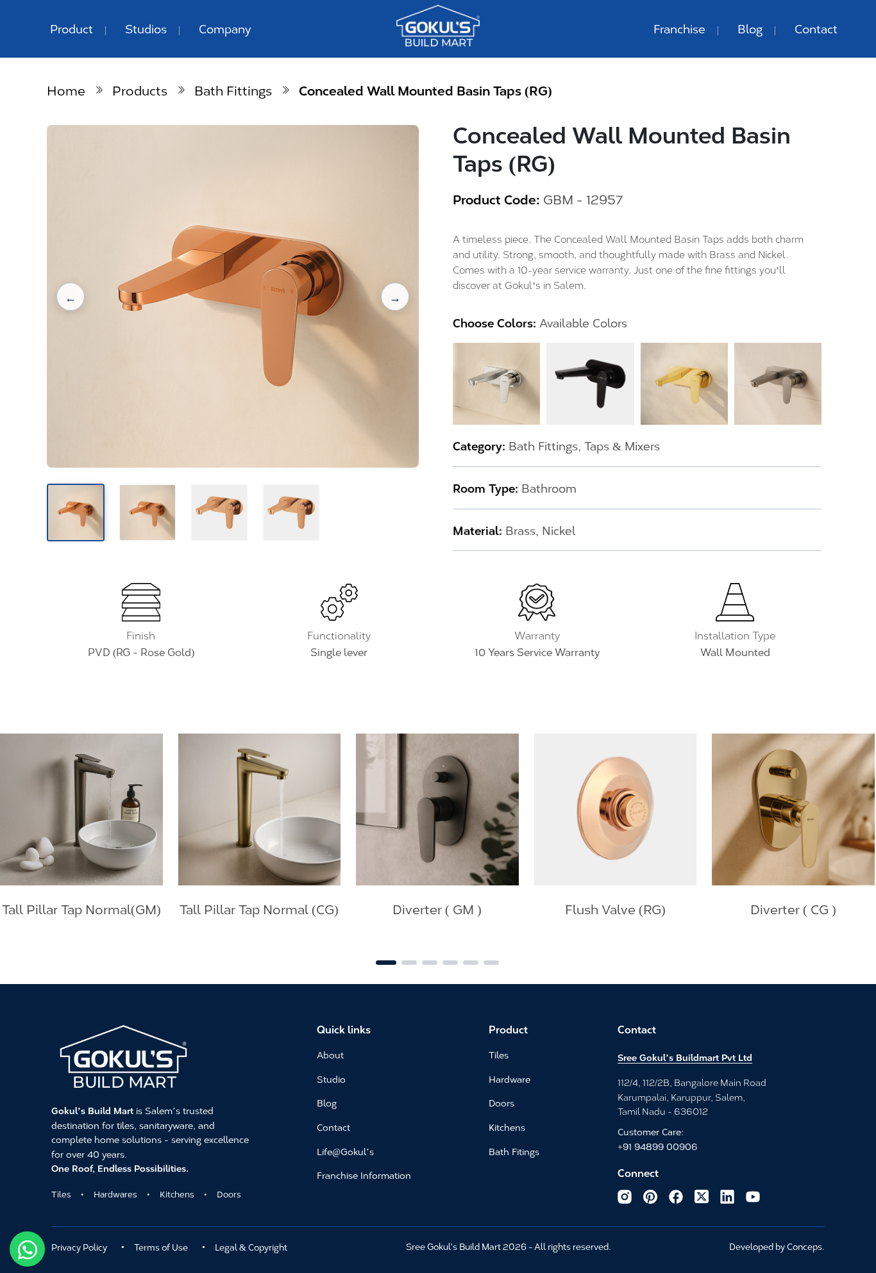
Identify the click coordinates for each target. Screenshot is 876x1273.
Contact (816, 28)
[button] (70, 297)
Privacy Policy (79, 1246)
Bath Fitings (514, 1152)
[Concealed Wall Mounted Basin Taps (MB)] (590, 384)
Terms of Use (161, 1246)
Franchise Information (364, 1175)
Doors (229, 1193)
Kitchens (177, 1193)
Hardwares (115, 1193)
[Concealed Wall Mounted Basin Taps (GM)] (777, 384)
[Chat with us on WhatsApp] (27, 1249)
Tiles (61, 1193)
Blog (749, 28)
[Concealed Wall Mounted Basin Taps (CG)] (684, 384)
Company (225, 28)
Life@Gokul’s (345, 1152)
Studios (146, 28)
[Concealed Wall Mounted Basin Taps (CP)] (496, 384)
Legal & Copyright (251, 1246)
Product (71, 28)
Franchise (679, 28)
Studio (331, 1079)
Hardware (509, 1079)
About (330, 1055)
